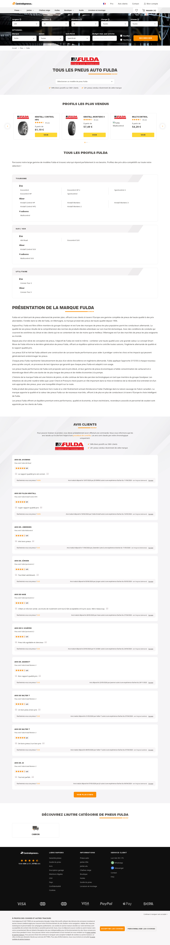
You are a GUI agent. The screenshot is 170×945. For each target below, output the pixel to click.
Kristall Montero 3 (121, 202)
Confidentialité (55, 886)
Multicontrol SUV (27, 258)
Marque (15, 34)
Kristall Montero (73, 202)
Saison (41, 34)
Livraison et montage (96, 10)
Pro (111, 3)
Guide (81, 10)
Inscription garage (56, 870)
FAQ (112, 877)
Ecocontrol (24, 190)
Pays (51, 882)
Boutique (68, 10)
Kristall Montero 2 (74, 206)
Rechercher (145, 38)
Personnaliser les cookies (141, 929)
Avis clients (123, 3)
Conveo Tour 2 (26, 283)
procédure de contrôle (82, 435)
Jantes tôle (84, 862)
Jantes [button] (29, 10)
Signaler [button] (150, 480)
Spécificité (70, 34)
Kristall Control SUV (28, 249)
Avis (51, 866)
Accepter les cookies (112, 929)
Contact (135, 3)
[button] (140, 480)
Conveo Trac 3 (25, 292)
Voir (46, 135)
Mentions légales (56, 874)
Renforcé (127, 40)
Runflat (126, 36)
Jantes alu (84, 866)
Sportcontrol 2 (120, 190)
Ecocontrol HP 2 (73, 190)
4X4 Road (24, 240)
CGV (51, 878)
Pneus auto (84, 858)
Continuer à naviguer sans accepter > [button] (156, 914)
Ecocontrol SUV (73, 240)
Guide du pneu (55, 862)
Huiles (57, 10)
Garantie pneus (55, 858)
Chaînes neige (44, 10)
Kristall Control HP (27, 202)
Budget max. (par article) (103, 34)
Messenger (119, 868)
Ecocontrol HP (26, 194)
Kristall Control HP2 (28, 206)
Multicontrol (25, 215)
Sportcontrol (72, 194)
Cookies (52, 890)
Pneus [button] (17, 10)
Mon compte (152, 3)
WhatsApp (119, 863)
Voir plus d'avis (85, 795)
